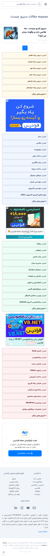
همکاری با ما (37, 482)
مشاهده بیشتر (42, 532)
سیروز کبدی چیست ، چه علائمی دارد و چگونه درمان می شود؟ (34, 32)
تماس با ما (37, 478)
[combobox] (20, 4)
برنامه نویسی (13, 482)
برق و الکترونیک (13, 488)
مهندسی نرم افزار (14, 494)
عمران (14, 478)
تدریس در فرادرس (37, 485)
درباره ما (37, 494)
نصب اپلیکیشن (23, 453)
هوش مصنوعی (14, 485)
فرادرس (37, 488)
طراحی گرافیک (14, 491)
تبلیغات (37, 491)
